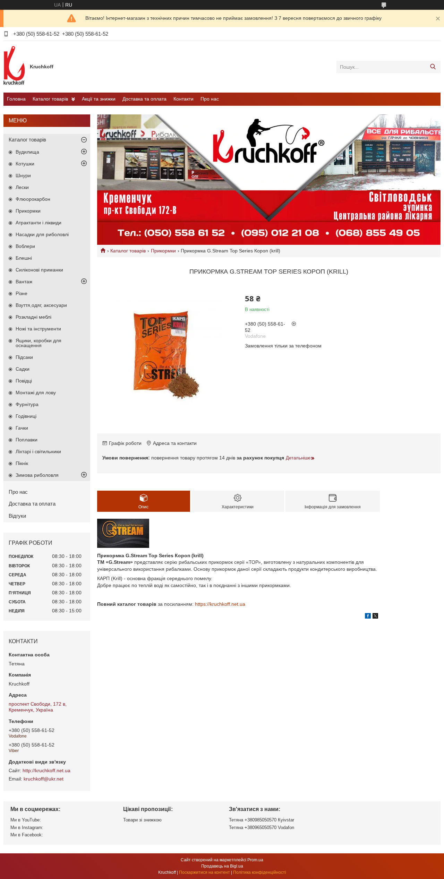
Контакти (183, 99)
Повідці (24, 381)
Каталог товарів (50, 99)
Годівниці (26, 416)
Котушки (25, 163)
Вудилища (27, 152)
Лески (22, 187)
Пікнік (22, 463)
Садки (22, 369)
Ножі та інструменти (38, 328)
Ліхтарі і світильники (38, 451)
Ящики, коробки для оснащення (38, 343)
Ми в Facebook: (26, 834)
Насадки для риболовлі (42, 234)
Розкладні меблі (33, 317)
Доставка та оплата (144, 99)
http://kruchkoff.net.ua (46, 770)
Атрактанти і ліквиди (38, 222)
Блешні (24, 258)
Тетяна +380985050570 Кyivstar (261, 819)
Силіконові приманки (39, 270)
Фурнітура (27, 404)
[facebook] (368, 617)
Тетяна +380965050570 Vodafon (261, 827)
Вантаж (24, 281)
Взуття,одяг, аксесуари (41, 305)
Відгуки (17, 516)
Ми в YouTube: (25, 819)
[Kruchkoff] (14, 66)
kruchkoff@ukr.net (43, 779)
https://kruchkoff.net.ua (220, 604)
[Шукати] (433, 67)
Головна (16, 99)
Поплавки (26, 439)
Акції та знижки (99, 99)
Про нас (209, 99)
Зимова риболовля (37, 475)
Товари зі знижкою (142, 819)
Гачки (22, 428)
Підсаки (24, 357)
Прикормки (163, 250)
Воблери (25, 246)
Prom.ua (255, 860)
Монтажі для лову (36, 392)
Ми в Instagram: (26, 827)
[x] (375, 617)
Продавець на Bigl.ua (222, 866)
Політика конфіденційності (259, 872)
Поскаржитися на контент (204, 872)
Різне (21, 293)
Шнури (23, 175)
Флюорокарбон (33, 199)
